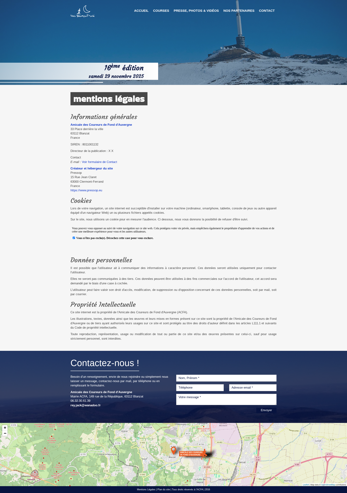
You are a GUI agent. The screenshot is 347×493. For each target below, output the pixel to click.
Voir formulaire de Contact (99, 162)
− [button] (5, 433)
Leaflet (306, 484)
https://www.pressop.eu (86, 190)
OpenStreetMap (328, 484)
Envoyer (266, 410)
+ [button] (5, 427)
